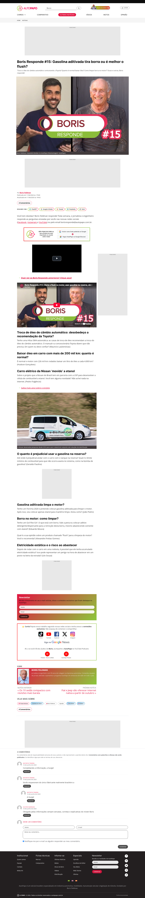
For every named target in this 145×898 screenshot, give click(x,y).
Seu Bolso (71, 703)
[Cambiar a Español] (76, 880)
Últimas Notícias (60, 859)
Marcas (38, 859)
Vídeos (81, 703)
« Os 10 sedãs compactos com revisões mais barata (34, 692)
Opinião (61, 703)
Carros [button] (20, 15)
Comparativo (40, 863)
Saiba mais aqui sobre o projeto (35, 388)
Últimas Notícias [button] (67, 15)
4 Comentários (24, 203)
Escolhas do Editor (37, 703)
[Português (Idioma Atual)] (69, 880)
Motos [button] (106, 15)
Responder (27, 771)
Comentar (123, 847)
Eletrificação (59, 874)
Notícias (25, 20)
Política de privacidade (122, 895)
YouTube (43, 222)
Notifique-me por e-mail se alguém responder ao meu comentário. (52, 841)
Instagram (32, 222)
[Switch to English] (72, 880)
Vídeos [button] (89, 15)
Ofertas (75, 874)
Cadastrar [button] (24, 616)
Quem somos (21, 859)
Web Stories (77, 871)
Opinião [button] (124, 15)
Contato (19, 867)
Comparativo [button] (42, 15)
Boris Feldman (25, 193)
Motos (57, 863)
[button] (78, 8)
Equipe (19, 863)
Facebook (22, 222)
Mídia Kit (20, 871)
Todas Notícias (24, 703)
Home (18, 20)
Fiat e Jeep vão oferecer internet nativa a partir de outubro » (79, 692)
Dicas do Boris (59, 867)
